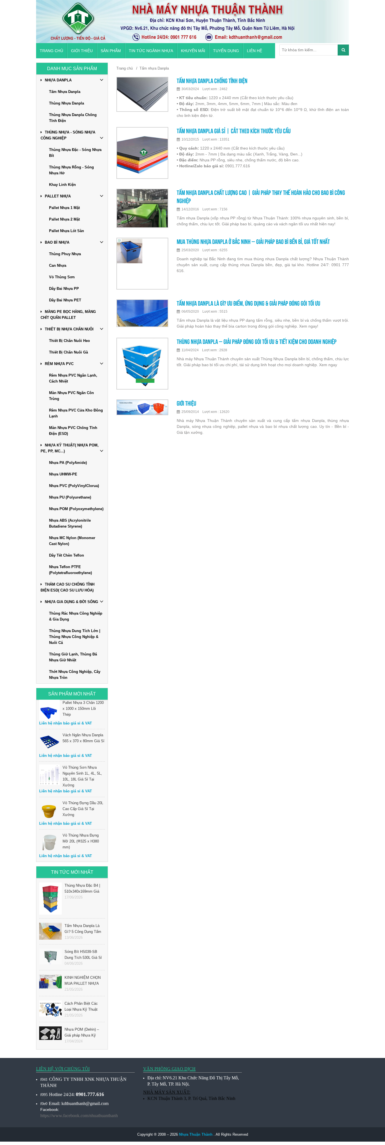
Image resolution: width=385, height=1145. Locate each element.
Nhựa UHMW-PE (63, 474)
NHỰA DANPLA (58, 80)
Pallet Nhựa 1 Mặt (64, 208)
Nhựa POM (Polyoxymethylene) (76, 509)
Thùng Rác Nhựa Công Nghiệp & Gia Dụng (75, 616)
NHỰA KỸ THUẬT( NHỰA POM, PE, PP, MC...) (70, 448)
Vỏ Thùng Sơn (62, 277)
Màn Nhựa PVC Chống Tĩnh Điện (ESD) (73, 431)
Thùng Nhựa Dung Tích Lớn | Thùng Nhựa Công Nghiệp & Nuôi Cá (74, 637)
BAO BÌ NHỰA (57, 242)
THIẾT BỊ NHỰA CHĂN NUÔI (69, 329)
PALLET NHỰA (58, 196)
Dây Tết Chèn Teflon (66, 555)
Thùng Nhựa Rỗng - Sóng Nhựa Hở (71, 170)
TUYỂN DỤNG (226, 50)
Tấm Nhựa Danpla (64, 92)
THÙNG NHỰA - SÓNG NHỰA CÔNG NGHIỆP (68, 135)
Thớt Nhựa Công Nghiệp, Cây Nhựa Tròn (74, 675)
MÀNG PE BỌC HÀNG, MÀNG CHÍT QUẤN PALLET (68, 315)
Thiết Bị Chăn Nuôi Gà (68, 352)
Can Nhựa (57, 265)
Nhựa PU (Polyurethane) (70, 497)
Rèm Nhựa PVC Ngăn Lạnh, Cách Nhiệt (73, 378)
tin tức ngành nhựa (151, 50)
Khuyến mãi (193, 50)
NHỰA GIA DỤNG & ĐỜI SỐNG (71, 602)
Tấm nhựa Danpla (154, 68)
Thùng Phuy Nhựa (65, 254)
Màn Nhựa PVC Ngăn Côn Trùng (71, 396)
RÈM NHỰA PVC (59, 364)
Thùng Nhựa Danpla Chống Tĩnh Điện (73, 118)
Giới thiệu (82, 50)
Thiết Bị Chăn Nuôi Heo (69, 341)
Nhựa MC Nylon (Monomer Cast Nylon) (72, 541)
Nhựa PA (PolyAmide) (68, 463)
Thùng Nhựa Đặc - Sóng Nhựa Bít (75, 153)
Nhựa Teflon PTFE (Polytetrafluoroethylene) (70, 570)
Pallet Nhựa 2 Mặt (64, 219)
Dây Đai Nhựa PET (65, 300)
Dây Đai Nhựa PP (64, 288)
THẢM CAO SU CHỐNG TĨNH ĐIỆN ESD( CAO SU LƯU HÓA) (67, 587)
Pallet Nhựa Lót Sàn (66, 231)
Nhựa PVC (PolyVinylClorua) (74, 486)
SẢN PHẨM (111, 50)
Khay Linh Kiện (62, 185)
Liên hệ (254, 50)
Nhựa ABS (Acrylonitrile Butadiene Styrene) (70, 523)
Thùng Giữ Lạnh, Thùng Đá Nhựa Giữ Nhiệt (73, 657)
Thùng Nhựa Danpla (66, 103)
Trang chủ (51, 50)
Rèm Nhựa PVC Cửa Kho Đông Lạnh (76, 413)
